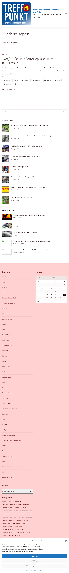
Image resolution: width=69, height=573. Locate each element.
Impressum (40, 570)
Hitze (16, 511)
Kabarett (4, 356)
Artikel (4, 282)
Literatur (4, 382)
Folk (3, 329)
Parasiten (16, 523)
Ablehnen (34, 561)
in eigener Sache (7, 345)
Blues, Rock (5, 287)
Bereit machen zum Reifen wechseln (25, 232)
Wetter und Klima (7, 477)
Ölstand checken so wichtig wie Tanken (24, 177)
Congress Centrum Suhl (9, 298)
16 (64, 291)
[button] (66, 541)
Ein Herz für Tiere (7, 319)
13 (51, 291)
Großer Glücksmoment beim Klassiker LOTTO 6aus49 (29, 187)
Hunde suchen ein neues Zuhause (24, 224)
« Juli (40, 278)
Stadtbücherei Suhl (7, 456)
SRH (23, 529)
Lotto (26, 520)
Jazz (15, 514)
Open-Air (5, 414)
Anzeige (4, 277)
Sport (3, 451)
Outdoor (4, 419)
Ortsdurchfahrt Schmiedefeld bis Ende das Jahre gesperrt (32, 241)
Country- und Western (8, 303)
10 (38, 291)
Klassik (4, 361)
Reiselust (4, 424)
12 (47, 291)
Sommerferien (8, 529)
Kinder (30, 514)
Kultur (11, 520)
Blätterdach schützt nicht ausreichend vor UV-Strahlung (29, 125)
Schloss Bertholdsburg (8, 435)
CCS (3, 292)
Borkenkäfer (8, 508)
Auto (9, 502)
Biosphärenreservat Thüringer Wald (16, 505)
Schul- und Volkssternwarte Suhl (11, 440)
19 (47, 294)
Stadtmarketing (18, 532)
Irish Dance (7, 514)
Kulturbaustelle (6, 372)
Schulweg (18, 526)
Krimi (5, 520)
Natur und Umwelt (7, 403)
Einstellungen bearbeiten (34, 566)
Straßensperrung (9, 535)
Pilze (24, 523)
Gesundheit (5, 340)
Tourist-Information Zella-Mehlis (11, 467)
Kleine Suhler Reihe (25, 517)
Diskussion (5, 314)
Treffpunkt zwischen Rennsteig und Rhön (46, 11)
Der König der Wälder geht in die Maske (24, 197)
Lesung (19, 520)
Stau (28, 532)
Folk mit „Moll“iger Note (19, 167)
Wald (3, 472)
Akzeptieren (34, 556)
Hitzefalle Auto (26, 511)
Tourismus (5, 461)
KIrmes (5, 517)
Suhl (20, 535)
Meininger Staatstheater (8, 393)
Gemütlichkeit (6, 335)
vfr (3, 89)
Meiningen (7, 523)
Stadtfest (6, 532)
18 (42, 294)
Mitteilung (6, 54)
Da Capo (4, 308)
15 (60, 291)
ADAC (4, 502)
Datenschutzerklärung (31, 570)
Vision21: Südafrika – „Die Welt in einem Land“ (29, 215)
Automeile (17, 502)
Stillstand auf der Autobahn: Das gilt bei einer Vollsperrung (31, 136)
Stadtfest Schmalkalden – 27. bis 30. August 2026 (27, 146)
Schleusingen (8, 526)
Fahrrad (18, 508)
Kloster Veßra (6, 366)
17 (38, 294)
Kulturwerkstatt (6, 377)
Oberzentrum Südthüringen (10, 409)
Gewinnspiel (7, 511)
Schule (4, 445)
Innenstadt (5, 350)
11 (42, 291)
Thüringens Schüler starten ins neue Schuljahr (26, 156)
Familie (4, 324)
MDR (3, 387)
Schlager (4, 430)
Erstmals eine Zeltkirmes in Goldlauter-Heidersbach (30, 250)
